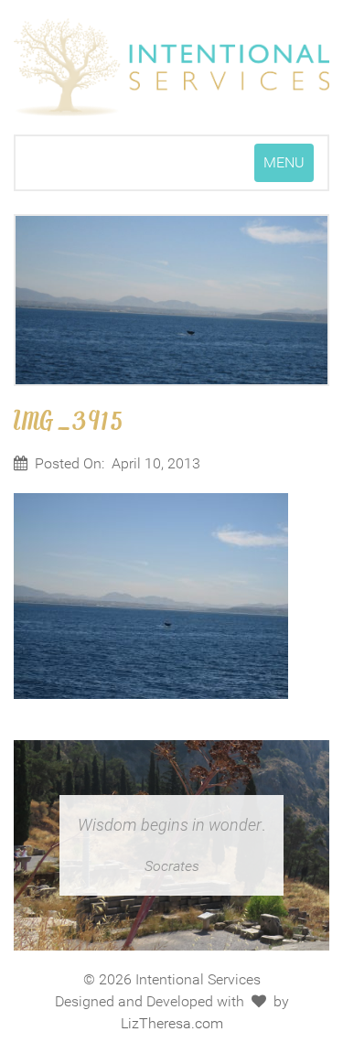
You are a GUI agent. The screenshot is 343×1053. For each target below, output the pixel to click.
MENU (288, 167)
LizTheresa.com (172, 1023)
